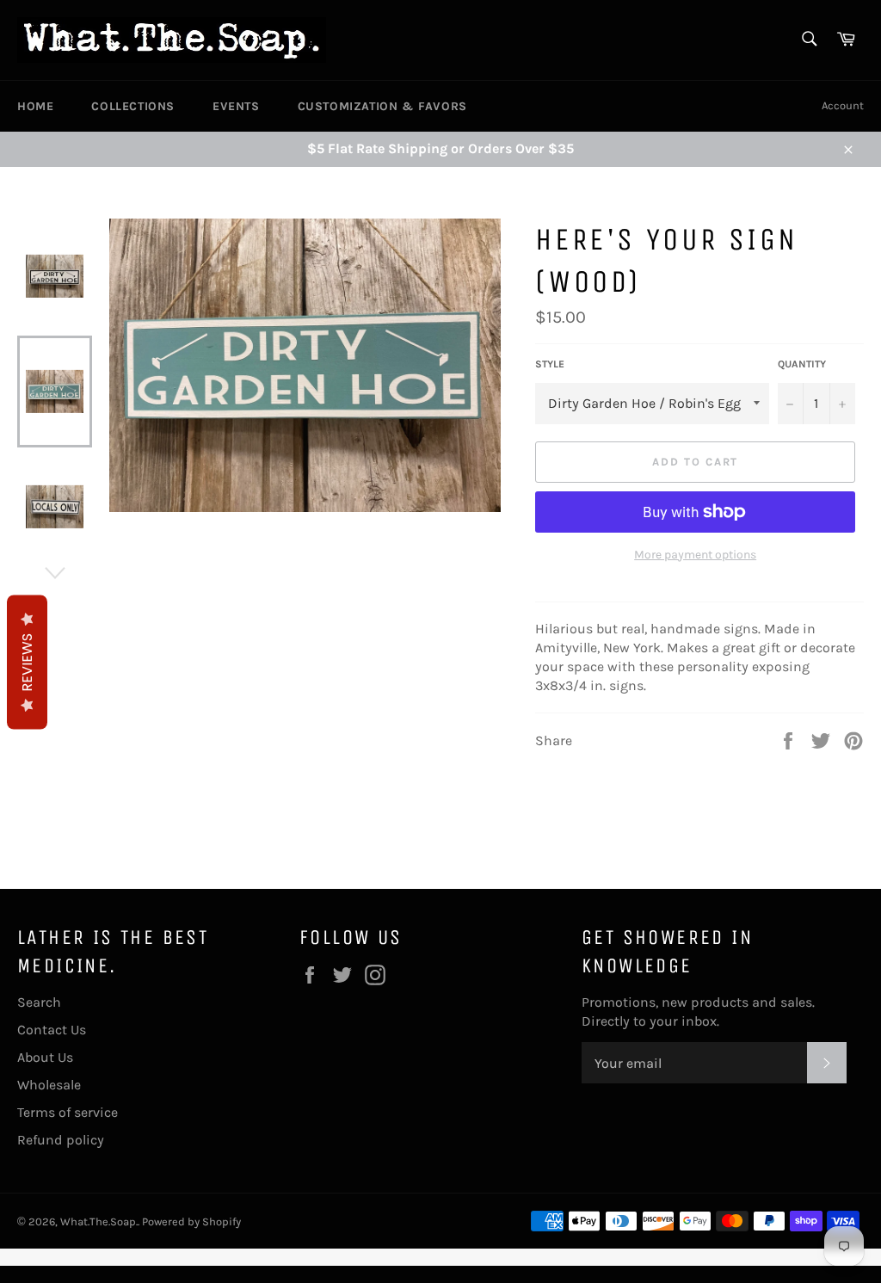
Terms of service (67, 1112)
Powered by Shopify (191, 1221)
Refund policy (60, 1140)
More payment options (695, 554)
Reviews (27, 661)
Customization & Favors (382, 106)
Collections (133, 106)
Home (35, 106)
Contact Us (51, 1029)
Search (39, 1002)
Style (549, 364)
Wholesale (49, 1084)
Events (236, 106)
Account (843, 105)
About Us (45, 1057)
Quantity (802, 364)
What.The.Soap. (99, 1221)
